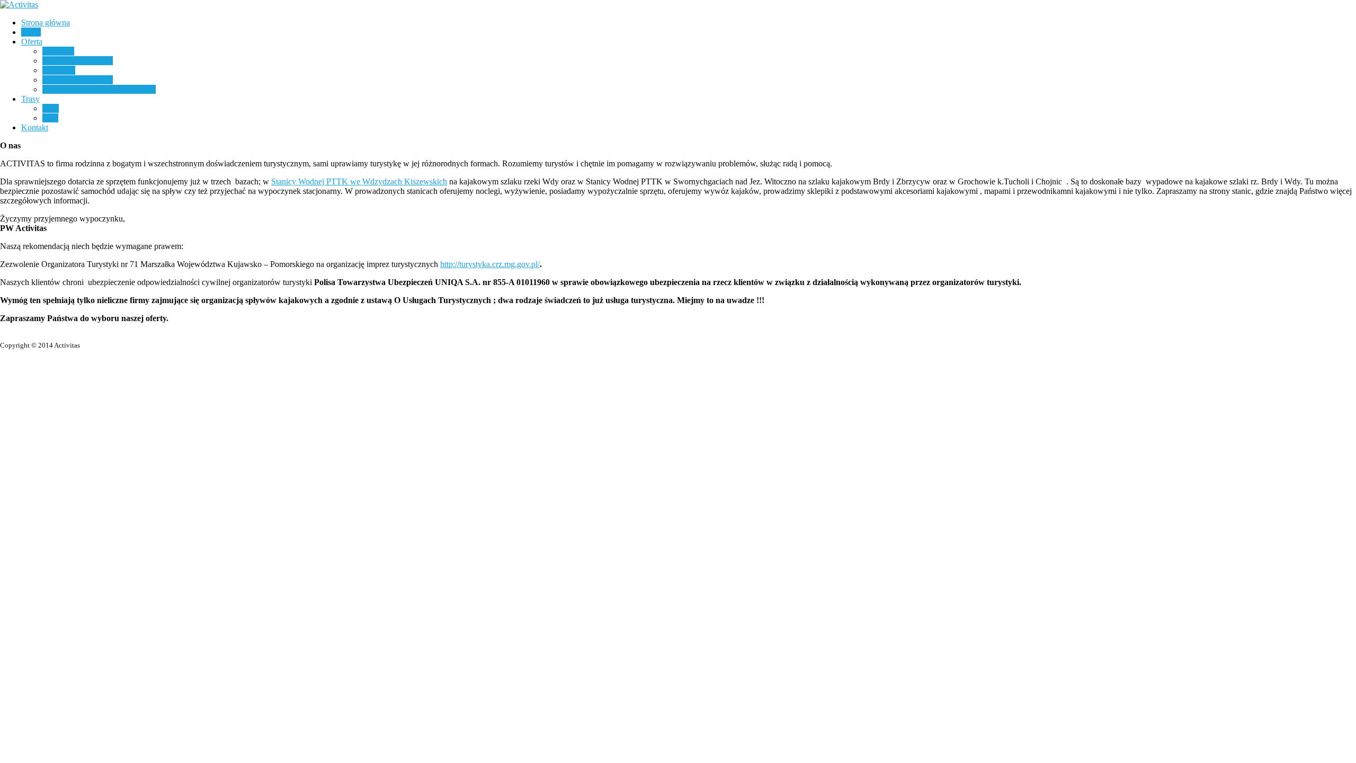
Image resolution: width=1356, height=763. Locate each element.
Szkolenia (58, 70)
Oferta (31, 41)
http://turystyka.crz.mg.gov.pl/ (490, 264)
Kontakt (34, 127)
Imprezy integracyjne (77, 60)
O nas (31, 32)
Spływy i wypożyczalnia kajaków (99, 89)
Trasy (30, 98)
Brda (50, 108)
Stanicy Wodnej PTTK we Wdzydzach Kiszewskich (359, 181)
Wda (50, 117)
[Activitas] (19, 4)
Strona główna (45, 22)
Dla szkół (58, 51)
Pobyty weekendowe (77, 79)
